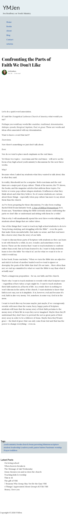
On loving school (11, 463)
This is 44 (8, 478)
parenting (38, 444)
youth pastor (33, 447)
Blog (8, 35)
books (19, 444)
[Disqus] (34, 349)
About (9, 31)
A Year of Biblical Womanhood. (45, 208)
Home (9, 22)
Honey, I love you (12, 489)
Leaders (24, 447)
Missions (46, 444)
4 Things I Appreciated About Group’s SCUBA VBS (26, 486)
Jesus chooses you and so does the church (23, 472)
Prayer (7, 450)
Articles (9, 44)
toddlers (13, 450)
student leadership (12, 447)
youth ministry (10, 444)
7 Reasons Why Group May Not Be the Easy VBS (25, 484)
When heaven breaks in (14, 466)
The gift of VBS (11, 481)
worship (58, 447)
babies (42, 447)
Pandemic (50, 447)
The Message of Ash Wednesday (18, 469)
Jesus (31, 444)
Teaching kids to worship (15, 475)
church (25, 444)
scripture (55, 444)
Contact (9, 39)
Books (9, 26)
